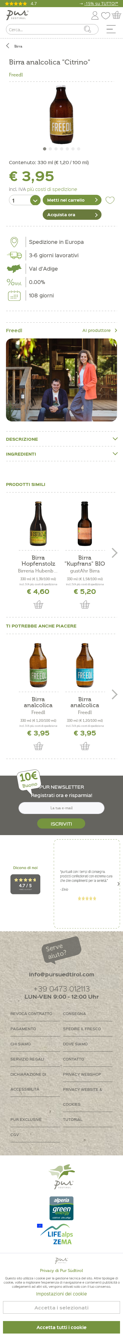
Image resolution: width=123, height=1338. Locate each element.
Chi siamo (20, 1043)
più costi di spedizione (52, 189)
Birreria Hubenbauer (38, 571)
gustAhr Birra (85, 571)
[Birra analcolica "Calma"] (38, 665)
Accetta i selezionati (61, 1307)
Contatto (73, 1058)
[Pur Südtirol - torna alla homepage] (17, 15)
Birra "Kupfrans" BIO (84, 561)
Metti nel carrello (65, 200)
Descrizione (22, 439)
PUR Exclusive (26, 1119)
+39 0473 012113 (61, 988)
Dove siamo (75, 1043)
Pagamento (23, 1028)
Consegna (74, 1013)
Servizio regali (27, 1058)
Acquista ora (61, 214)
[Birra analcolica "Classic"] (84, 665)
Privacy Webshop (82, 1074)
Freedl (16, 75)
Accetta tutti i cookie (61, 1327)
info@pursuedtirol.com (61, 974)
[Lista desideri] (107, 14)
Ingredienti (21, 454)
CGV (14, 1134)
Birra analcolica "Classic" (84, 702)
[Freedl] (61, 379)
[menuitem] (113, 31)
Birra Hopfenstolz (38, 561)
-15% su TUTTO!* (101, 3)
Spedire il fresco (82, 1028)
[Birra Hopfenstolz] (38, 523)
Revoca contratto (31, 1013)
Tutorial (72, 1119)
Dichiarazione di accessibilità (28, 1081)
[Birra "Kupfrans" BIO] (84, 523)
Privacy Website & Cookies (82, 1097)
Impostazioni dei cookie (61, 1294)
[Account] (95, 14)
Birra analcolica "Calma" (38, 702)
